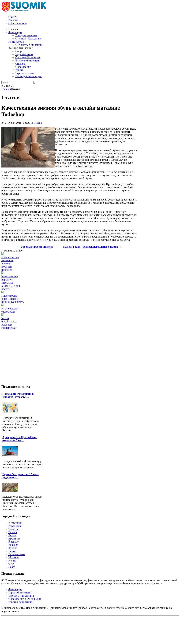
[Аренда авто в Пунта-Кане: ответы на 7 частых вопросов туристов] (11, 455)
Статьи (38, 122)
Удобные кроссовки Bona (35, 246)
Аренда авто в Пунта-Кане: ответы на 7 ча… (19, 439)
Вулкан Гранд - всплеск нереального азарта (92, 246)
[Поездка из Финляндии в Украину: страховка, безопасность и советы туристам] (11, 411)
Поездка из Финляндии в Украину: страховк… (18, 395)
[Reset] (35, 83)
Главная (6, 89)
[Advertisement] (64, 337)
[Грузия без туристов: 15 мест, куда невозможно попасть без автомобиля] (11, 490)
